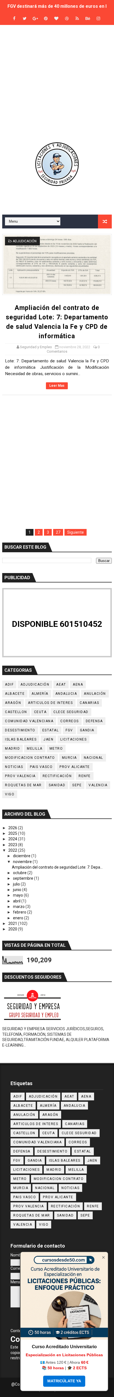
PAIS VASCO (41, 767)
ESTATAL (50, 730)
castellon (16, 712)
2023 (13, 845)
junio (17, 889)
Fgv (69, 730)
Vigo (9, 794)
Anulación (95, 694)
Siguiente (75, 532)
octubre (20, 873)
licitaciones (73, 739)
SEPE (77, 785)
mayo (18, 895)
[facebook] (14, 18)
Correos (69, 721)
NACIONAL (93, 758)
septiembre (23, 878)
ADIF (9, 684)
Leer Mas (56, 386)
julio (17, 884)
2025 (13, 833)
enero (18, 918)
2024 (13, 839)
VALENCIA (98, 785)
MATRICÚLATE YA (64, 1381)
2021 (13, 923)
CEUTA (40, 712)
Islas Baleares (21, 739)
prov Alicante (74, 767)
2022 (13, 850)
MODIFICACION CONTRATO (30, 758)
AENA (78, 684)
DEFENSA (94, 721)
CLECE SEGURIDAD (71, 712)
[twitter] (24, 18)
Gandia (87, 730)
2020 (13, 929)
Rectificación (57, 776)
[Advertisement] (57, 82)
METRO (56, 748)
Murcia (69, 758)
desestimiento (20, 730)
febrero (20, 912)
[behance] (88, 18)
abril (17, 901)
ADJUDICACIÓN (25, 241)
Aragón (13, 703)
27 (58, 532)
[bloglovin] (56, 18)
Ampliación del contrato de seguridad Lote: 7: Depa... (57, 867)
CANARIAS (89, 703)
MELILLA (35, 748)
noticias (14, 767)
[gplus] (35, 18)
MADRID (12, 748)
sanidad (57, 785)
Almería (40, 694)
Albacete (15, 694)
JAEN (48, 739)
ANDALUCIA (66, 694)
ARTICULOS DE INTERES (50, 703)
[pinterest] (46, 18)
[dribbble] (67, 18)
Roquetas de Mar (23, 785)
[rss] (77, 18)
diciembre (22, 856)
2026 (13, 828)
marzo (19, 906)
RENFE (85, 776)
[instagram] (98, 18)
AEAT (61, 684)
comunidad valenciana (29, 721)
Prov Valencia (20, 776)
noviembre (23, 861)
